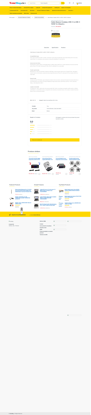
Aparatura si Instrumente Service (59, 10)
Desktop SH (57, 7)
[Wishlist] (69, 3)
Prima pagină (11, 17)
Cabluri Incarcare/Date (39, 17)
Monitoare (32, 10)
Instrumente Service (72, 156)
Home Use (70, 10)
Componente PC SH (14, 10)
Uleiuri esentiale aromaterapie (16, 13)
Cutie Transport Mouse (46, 156)
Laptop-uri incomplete (66, 7)
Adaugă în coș (52, 174)
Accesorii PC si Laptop (28, 7)
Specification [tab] (55, 47)
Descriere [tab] (46, 47)
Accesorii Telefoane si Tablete (43, 10)
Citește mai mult (39, 174)
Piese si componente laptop (15, 7)
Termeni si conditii (43, 234)
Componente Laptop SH (47, 7)
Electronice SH (34, 13)
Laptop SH (38, 7)
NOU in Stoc (26, 13)
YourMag (12, 413)
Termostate (35, 156)
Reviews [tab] (63, 47)
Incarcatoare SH (24, 10)
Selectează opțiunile (78, 174)
